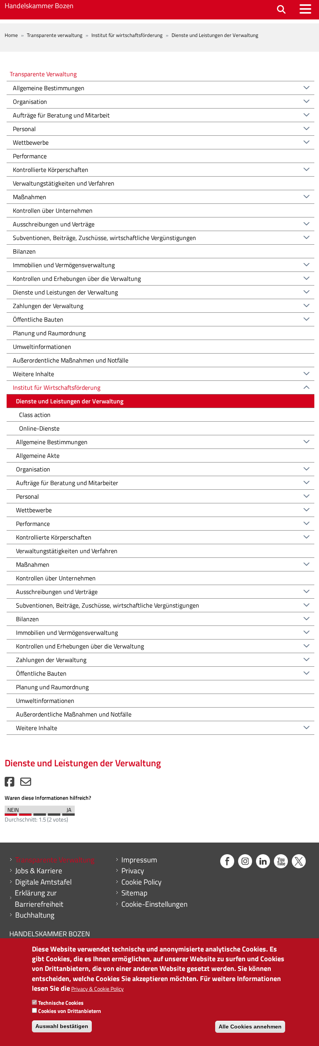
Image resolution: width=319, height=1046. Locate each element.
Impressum (139, 859)
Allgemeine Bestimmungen (48, 88)
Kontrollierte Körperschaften (50, 169)
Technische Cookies (61, 1003)
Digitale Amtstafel (43, 881)
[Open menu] (305, 9)
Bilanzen (24, 251)
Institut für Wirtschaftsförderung (56, 387)
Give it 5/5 (68, 812)
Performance (30, 156)
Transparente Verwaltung (43, 74)
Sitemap (134, 892)
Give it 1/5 (11, 812)
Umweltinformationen (42, 346)
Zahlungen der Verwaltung (48, 305)
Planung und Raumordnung (49, 333)
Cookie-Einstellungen (154, 904)
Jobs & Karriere (38, 870)
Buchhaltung (34, 914)
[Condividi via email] (25, 784)
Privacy (132, 870)
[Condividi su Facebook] (9, 784)
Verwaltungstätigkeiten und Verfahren (63, 183)
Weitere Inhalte (33, 373)
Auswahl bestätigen (61, 1026)
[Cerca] (281, 10)
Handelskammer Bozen (39, 5)
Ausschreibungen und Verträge (54, 224)
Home (11, 35)
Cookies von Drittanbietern (69, 1011)
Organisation (30, 101)
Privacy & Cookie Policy (97, 989)
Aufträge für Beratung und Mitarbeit (61, 115)
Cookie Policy (141, 881)
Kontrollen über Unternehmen (53, 210)
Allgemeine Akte (38, 455)
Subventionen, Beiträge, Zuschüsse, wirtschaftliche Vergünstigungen (104, 237)
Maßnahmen (29, 196)
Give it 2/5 (25, 812)
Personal (24, 128)
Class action (35, 414)
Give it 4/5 (54, 812)
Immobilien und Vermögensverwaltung (64, 265)
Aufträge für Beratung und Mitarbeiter (67, 482)
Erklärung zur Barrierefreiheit (39, 898)
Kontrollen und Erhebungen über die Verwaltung (77, 278)
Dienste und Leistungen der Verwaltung (65, 292)
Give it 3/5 (39, 812)
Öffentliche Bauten (38, 319)
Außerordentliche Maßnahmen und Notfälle (70, 360)
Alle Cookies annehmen (250, 1026)
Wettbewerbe (31, 142)
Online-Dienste (39, 428)
